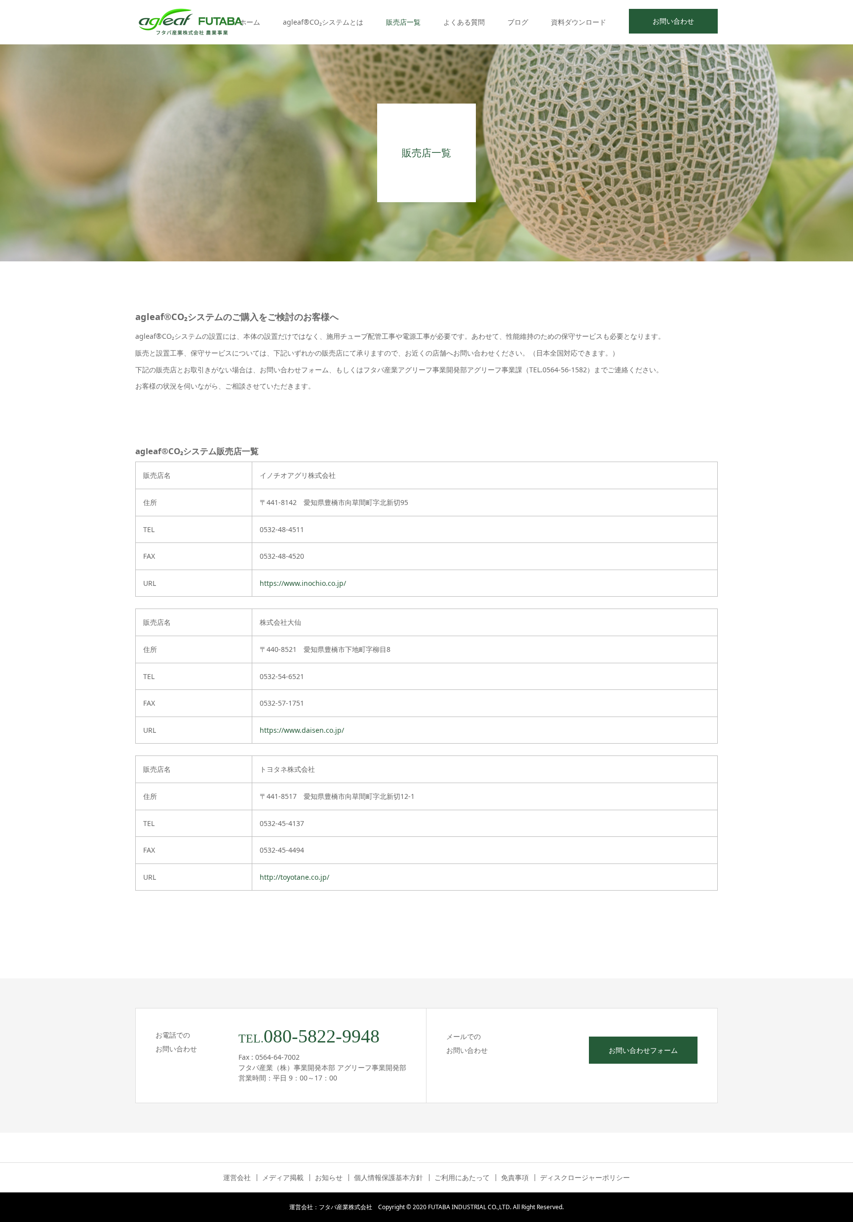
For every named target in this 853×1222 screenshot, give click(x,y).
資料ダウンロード (578, 22)
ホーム (249, 22)
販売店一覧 (403, 22)
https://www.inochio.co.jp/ (303, 583)
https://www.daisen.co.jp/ (302, 730)
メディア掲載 (283, 1177)
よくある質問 (464, 22)
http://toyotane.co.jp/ (294, 877)
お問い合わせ (673, 21)
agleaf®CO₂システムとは (323, 22)
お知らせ (329, 1177)
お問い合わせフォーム (643, 1050)
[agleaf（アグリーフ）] (190, 22)
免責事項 (515, 1177)
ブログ (517, 22)
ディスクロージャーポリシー (585, 1177)
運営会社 (237, 1177)
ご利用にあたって (462, 1177)
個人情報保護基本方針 (388, 1177)
